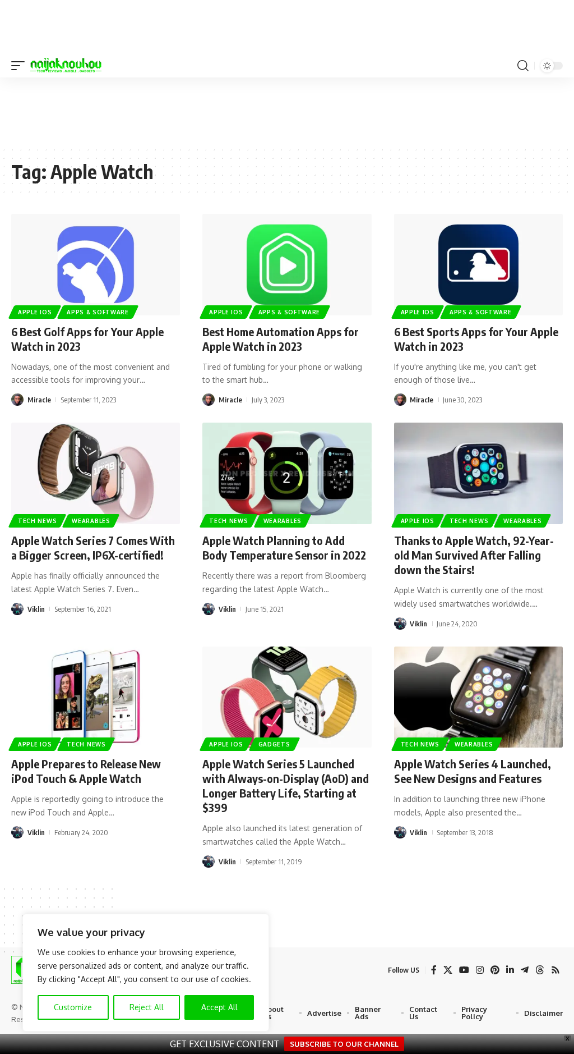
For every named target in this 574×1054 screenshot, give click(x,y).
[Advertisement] (287, 111)
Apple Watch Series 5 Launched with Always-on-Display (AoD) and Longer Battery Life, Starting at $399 (285, 785)
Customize (73, 1007)
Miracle (39, 399)
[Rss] (555, 970)
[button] (20, 65)
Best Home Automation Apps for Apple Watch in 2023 (280, 338)
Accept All (219, 1007)
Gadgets (274, 744)
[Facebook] (433, 970)
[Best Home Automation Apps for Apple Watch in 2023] (286, 264)
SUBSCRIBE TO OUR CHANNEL (344, 1043)
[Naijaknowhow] (65, 65)
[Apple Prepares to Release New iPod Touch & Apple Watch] (95, 697)
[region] (145, 973)
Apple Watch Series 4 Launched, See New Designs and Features (472, 771)
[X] (448, 970)
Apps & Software (98, 312)
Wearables (91, 520)
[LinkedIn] (510, 970)
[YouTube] (464, 970)
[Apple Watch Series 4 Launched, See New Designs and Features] (478, 697)
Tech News (37, 520)
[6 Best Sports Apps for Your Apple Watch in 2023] (478, 264)
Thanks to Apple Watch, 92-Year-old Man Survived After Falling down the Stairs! (474, 554)
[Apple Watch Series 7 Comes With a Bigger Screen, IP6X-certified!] (95, 473)
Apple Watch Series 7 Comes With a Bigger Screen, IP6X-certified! (93, 547)
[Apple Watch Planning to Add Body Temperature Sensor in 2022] (286, 473)
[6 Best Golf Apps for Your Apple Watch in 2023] (95, 264)
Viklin (36, 608)
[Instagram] (480, 970)
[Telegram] (524, 970)
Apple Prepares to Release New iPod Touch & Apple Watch (86, 771)
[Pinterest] (495, 970)
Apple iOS (35, 312)
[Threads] (540, 970)
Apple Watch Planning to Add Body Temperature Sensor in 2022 (284, 547)
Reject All (146, 1007)
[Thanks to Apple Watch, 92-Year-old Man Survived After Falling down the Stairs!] (478, 473)
